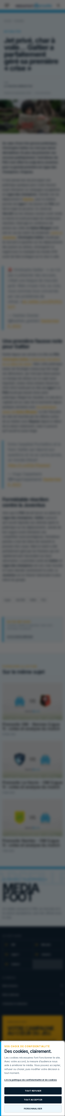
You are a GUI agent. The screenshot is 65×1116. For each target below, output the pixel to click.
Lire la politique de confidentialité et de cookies (30, 1079)
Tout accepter (33, 1099)
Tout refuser (33, 1091)
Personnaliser (33, 1108)
